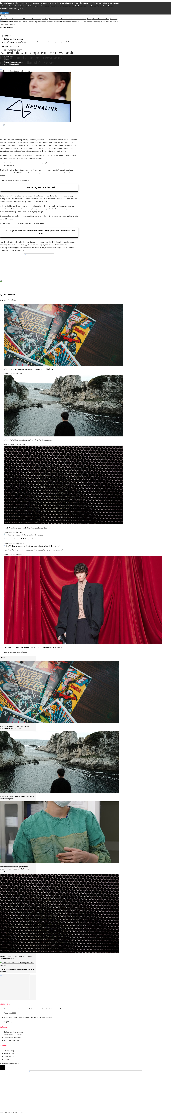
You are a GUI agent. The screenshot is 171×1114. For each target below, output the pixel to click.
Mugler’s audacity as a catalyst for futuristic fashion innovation (56, 22)
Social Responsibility (11, 1040)
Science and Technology (13, 1038)
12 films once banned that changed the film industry (24, 539)
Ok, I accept (4, 13)
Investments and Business (13, 1035)
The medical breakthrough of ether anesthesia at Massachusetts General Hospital (14, 869)
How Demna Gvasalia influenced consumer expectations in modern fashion (33, 648)
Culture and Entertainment (9, 46)
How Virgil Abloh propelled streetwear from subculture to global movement (33, 550)
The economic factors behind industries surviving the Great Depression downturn (35, 1009)
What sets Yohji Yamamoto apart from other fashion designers (22, 19)
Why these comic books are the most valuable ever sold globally (68, 19)
